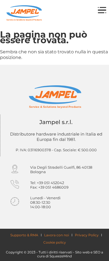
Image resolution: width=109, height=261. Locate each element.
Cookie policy (54, 242)
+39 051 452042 (50, 182)
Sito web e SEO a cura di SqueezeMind (70, 254)
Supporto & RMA (24, 235)
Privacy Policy (87, 235)
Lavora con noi (56, 235)
